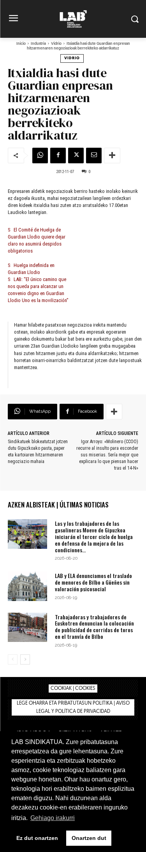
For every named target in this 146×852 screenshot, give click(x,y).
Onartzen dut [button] (89, 838)
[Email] (94, 155)
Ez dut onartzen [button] (37, 838)
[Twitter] (76, 155)
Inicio (21, 44)
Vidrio (56, 44)
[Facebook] (58, 155)
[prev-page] (13, 659)
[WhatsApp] (40, 155)
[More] (112, 155)
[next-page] (25, 659)
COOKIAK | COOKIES (73, 688)
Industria (38, 44)
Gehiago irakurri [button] (52, 818)
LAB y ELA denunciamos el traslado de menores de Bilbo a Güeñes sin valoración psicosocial (93, 582)
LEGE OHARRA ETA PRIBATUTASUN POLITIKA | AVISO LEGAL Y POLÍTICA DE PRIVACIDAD (73, 707)
